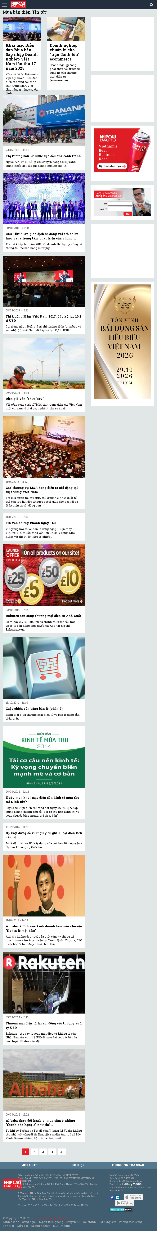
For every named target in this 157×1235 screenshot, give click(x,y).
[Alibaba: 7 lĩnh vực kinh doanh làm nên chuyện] (44, 886)
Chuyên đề (73, 1222)
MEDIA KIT (29, 1165)
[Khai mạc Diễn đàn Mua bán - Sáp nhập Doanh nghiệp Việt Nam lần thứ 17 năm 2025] (22, 29)
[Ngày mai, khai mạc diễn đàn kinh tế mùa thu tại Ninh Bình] (44, 757)
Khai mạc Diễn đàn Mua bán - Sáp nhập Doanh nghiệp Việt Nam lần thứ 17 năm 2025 (22, 57)
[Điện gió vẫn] (44, 363)
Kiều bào (22, 1226)
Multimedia (61, 1226)
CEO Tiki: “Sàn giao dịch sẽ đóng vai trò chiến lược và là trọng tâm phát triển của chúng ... (42, 236)
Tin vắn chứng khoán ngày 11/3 (31, 523)
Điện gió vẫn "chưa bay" (25, 399)
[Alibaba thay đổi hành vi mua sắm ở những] (44, 1080)
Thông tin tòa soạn (128, 1165)
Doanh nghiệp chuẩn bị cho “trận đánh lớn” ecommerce (64, 52)
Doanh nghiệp (40, 1226)
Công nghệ (29, 1222)
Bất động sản (107, 1222)
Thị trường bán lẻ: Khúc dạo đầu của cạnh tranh (43, 156)
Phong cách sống (130, 1222)
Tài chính (89, 1222)
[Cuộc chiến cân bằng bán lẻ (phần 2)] (44, 668)
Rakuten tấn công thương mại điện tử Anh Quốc (44, 616)
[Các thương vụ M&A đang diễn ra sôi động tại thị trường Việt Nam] (44, 447)
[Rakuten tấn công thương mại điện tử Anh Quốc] (44, 575)
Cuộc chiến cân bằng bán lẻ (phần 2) (34, 709)
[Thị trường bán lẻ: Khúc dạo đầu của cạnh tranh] (44, 120)
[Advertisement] (122, 251)
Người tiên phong (51, 1222)
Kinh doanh (11, 1222)
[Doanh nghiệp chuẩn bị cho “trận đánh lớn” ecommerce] (66, 29)
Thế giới (8, 1226)
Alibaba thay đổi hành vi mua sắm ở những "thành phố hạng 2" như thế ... (40, 1122)
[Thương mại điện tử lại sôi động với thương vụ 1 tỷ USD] (44, 983)
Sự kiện (78, 1165)
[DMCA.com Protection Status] (121, 1209)
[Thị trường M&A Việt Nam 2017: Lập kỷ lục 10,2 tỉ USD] (44, 281)
